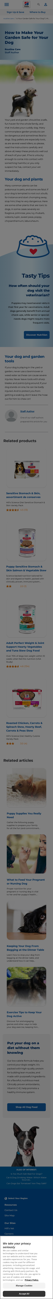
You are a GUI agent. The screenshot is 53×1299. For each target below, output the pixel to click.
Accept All (24, 1294)
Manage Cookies (24, 1285)
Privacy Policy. (32, 1280)
